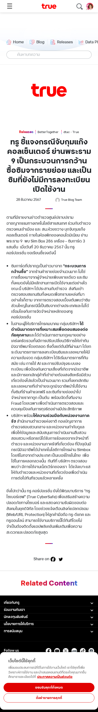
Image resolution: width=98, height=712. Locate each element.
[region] (49, 696)
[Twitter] (60, 559)
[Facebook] (53, 559)
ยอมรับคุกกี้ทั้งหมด (49, 687)
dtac (67, 132)
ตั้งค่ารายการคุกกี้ (49, 697)
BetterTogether (48, 132)
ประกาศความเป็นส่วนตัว (55, 676)
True (76, 132)
